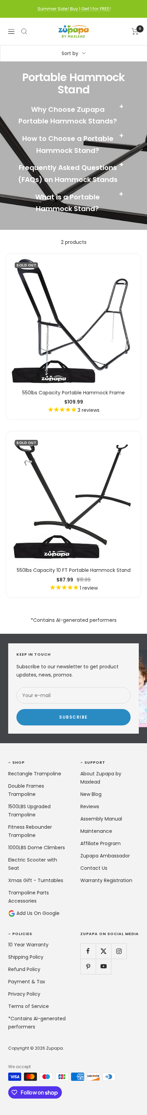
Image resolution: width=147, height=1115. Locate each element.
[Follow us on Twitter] (103, 951)
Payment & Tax (26, 981)
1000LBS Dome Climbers (36, 847)
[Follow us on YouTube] (103, 966)
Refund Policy (24, 969)
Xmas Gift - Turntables (35, 880)
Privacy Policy (24, 994)
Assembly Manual (101, 818)
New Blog (91, 794)
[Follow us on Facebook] (88, 951)
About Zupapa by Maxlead (100, 777)
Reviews (89, 806)
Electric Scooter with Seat (32, 863)
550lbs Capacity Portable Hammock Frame (73, 392)
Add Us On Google (37, 913)
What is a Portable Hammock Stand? (79, 202)
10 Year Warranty (28, 944)
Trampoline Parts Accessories (28, 896)
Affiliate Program (100, 843)
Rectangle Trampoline (34, 773)
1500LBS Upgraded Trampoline (29, 810)
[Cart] (135, 31)
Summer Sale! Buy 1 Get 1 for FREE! (74, 8)
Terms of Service (28, 1006)
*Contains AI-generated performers (37, 1022)
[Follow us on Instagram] (118, 951)
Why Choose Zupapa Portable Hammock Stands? (71, 115)
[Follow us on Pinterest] (88, 966)
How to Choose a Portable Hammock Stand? (73, 144)
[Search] (24, 31)
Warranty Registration (106, 880)
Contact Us (93, 868)
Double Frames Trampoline (26, 790)
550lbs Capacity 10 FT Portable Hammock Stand (74, 570)
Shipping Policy (25, 957)
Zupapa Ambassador (105, 855)
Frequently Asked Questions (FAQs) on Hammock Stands (71, 173)
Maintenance (96, 831)
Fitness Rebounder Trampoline (30, 831)
